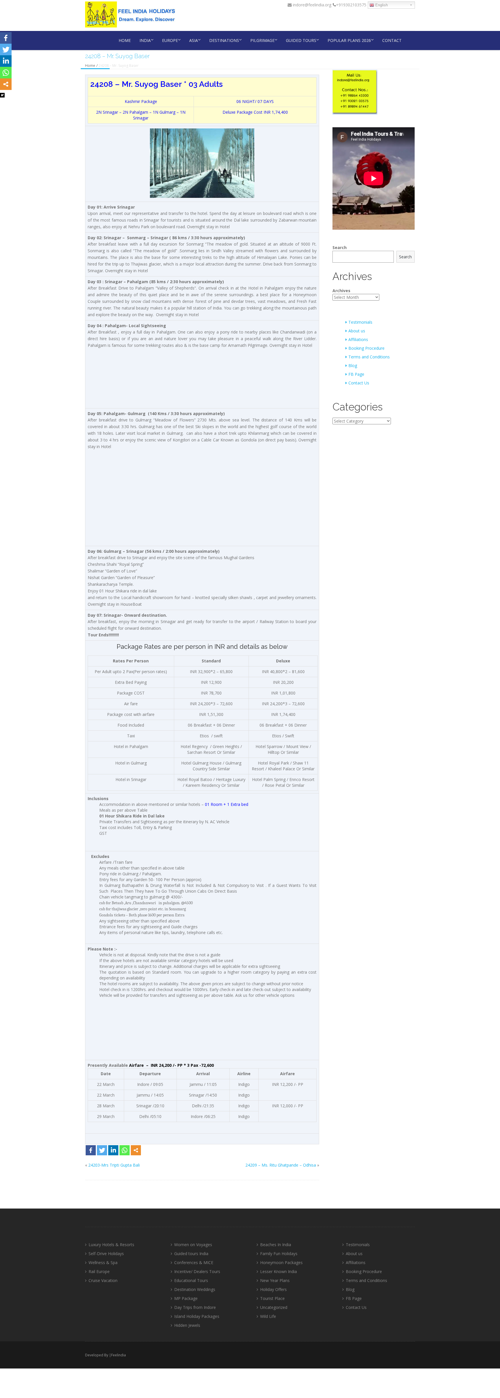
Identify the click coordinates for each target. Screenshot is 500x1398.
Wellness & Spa (103, 1262)
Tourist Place (272, 1298)
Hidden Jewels (187, 1325)
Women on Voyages (193, 1244)
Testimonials (360, 322)
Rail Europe (99, 1271)
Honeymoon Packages (281, 1262)
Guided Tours (301, 40)
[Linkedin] (113, 1150)
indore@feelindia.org (311, 5)
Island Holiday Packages (196, 1316)
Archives (341, 290)
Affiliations (358, 339)
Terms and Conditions (369, 357)
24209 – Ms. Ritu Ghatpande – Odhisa (280, 1165)
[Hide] (2, 95)
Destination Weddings (194, 1289)
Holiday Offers (273, 1289)
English (381, 5)
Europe (170, 40)
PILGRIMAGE (262, 40)
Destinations (224, 40)
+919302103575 (351, 5)
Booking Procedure (366, 348)
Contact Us (358, 383)
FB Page (356, 374)
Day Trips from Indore (195, 1307)
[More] (136, 1150)
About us (356, 331)
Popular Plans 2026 (349, 40)
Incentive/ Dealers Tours (197, 1271)
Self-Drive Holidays (106, 1253)
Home (125, 40)
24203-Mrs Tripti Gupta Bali (114, 1165)
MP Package (186, 1298)
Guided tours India (191, 1253)
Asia (193, 40)
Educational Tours (191, 1280)
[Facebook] (91, 1150)
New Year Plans (275, 1280)
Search (339, 247)
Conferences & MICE (193, 1262)
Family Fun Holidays (278, 1253)
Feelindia (118, 1355)
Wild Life (268, 1316)
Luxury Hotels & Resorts (111, 1244)
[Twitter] (102, 1150)
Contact (392, 40)
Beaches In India (275, 1244)
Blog (352, 365)
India (145, 40)
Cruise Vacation (103, 1280)
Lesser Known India (278, 1271)
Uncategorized (273, 1307)
